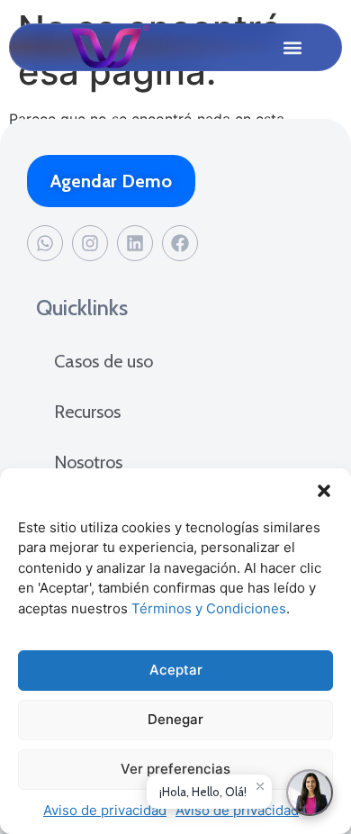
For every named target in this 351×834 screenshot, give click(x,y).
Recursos (87, 411)
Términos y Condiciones (208, 608)
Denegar (175, 719)
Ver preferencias (175, 768)
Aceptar (175, 669)
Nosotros (88, 462)
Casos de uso (103, 361)
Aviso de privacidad (104, 810)
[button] (324, 491)
